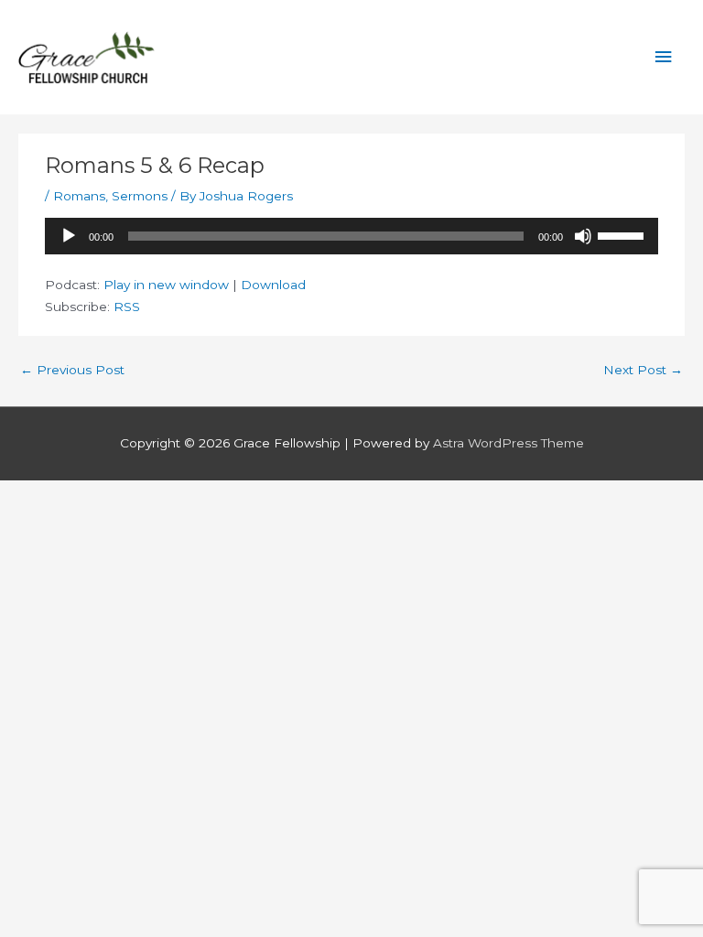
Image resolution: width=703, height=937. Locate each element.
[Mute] (583, 236)
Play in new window (166, 284)
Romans (79, 195)
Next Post (643, 369)
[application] (351, 236)
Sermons (140, 195)
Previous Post (72, 369)
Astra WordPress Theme (508, 443)
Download (273, 284)
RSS (127, 306)
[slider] (623, 234)
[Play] (68, 236)
